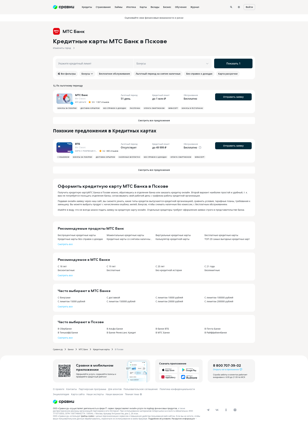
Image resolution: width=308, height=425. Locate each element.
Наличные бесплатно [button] (129, 157)
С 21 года (210, 266)
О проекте (58, 389)
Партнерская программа (92, 389)
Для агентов (115, 389)
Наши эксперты (95, 394)
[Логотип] (63, 402)
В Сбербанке (65, 328)
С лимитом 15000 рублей (71, 301)
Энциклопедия (61, 394)
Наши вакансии (114, 394)
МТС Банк (83, 349)
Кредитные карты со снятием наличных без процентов (129, 239)
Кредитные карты (101, 349)
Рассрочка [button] (135, 108)
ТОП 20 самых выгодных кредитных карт (227, 239)
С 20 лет (160, 266)
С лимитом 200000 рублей (219, 301)
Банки (71, 349)
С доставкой (113, 297)
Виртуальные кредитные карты (173, 235)
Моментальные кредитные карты (125, 235)
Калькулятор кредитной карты (172, 239)
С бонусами (64, 297)
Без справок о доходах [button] (114, 108)
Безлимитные (212, 270)
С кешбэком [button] (63, 157)
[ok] (226, 410)
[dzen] (235, 410)
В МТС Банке (163, 332)
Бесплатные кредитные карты (221, 235)
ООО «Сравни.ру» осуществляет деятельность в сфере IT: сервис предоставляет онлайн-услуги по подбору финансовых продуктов (115, 408)
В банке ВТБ (162, 328)
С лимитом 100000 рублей (219, 297)
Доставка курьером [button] (90, 108)
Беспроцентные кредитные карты (77, 235)
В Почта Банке (213, 328)
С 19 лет (111, 266)
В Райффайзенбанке (216, 332)
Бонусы (85, 73)
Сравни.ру (58, 349)
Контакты (71, 389)
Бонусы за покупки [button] (67, 108)
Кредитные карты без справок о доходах (80, 239)
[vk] (217, 410)
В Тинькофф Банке (68, 332)
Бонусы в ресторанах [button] (192, 108)
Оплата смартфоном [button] (154, 108)
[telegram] (208, 410)
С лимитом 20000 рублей (169, 301)
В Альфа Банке (115, 328)
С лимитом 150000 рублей (121, 301)
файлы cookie (87, 416)
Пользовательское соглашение (141, 389)
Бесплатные (113, 270)
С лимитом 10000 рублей (169, 297)
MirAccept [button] (173, 108)
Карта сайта (78, 394)
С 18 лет (62, 266)
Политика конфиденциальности (177, 389)
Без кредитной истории (169, 270)
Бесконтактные (66, 270)
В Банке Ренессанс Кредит (121, 332)
